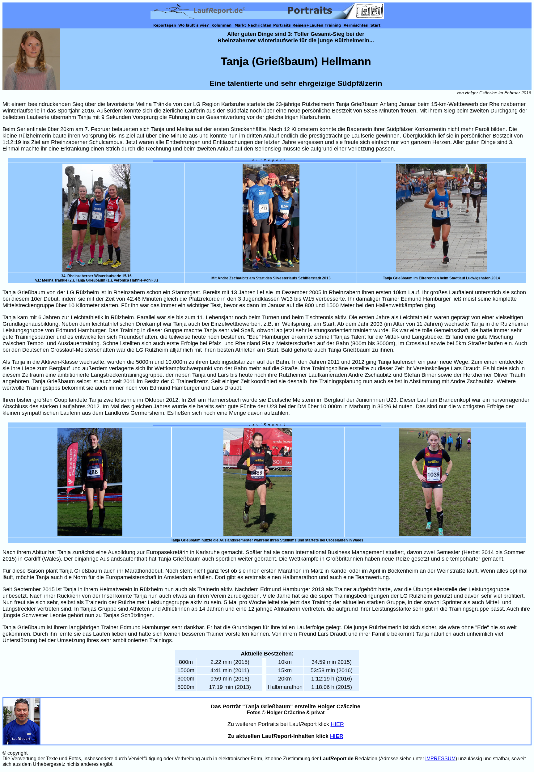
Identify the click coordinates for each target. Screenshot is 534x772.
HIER (337, 724)
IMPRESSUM (440, 758)
